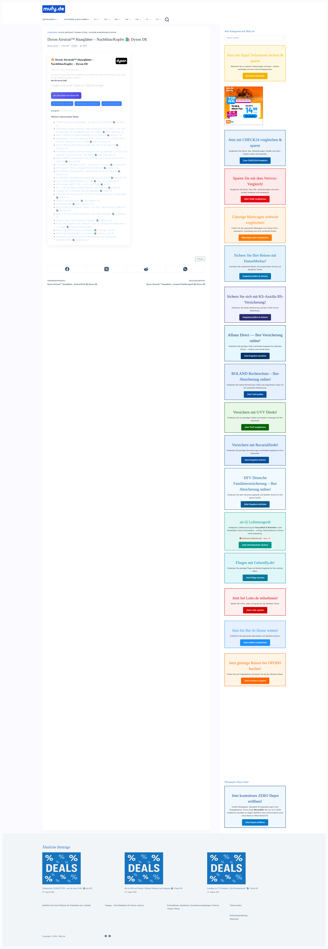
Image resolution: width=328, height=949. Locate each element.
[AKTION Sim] (243, 105)
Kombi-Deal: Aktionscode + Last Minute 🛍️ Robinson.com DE (85, 233)
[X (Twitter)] (106, 269)
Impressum (234, 919)
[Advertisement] (114, 8)
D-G (106, 19)
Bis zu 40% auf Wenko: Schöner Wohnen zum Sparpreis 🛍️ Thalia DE (88, 187)
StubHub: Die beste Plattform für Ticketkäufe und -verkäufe (66, 905)
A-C (95, 19)
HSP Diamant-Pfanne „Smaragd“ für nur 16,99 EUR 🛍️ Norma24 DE (87, 168)
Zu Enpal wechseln (255, 76)
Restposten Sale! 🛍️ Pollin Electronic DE (75, 204)
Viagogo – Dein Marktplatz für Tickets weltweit (124, 905)
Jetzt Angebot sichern (255, 460)
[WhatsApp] (185, 269)
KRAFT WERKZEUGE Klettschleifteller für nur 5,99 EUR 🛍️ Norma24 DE (89, 135)
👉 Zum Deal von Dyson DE (66, 95)
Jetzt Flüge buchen (255, 578)
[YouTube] (110, 936)
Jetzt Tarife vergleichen (255, 199)
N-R (137, 19)
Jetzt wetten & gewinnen (255, 642)
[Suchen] (167, 20)
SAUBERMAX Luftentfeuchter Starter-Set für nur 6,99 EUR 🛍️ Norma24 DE (91, 177)
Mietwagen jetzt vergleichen (255, 238)
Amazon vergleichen (111, 104)
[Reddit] (146, 269)
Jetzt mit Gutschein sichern (255, 545)
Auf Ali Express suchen (62, 104)
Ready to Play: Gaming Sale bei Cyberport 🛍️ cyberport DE (84, 220)
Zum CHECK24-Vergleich (255, 160)
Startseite (52, 32)
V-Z (157, 19)
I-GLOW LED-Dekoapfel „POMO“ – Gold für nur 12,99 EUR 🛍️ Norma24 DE (90, 164)
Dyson (74, 46)
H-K (116, 19)
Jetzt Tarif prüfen (255, 394)
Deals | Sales (52, 46)
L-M (126, 19)
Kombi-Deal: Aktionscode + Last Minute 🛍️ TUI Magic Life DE (85, 230)
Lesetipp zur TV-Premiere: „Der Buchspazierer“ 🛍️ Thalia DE (84, 190)
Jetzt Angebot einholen (255, 504)
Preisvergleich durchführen (87, 104)
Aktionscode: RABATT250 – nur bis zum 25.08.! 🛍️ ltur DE (83, 184)
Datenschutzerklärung (238, 915)
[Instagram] (106, 936)
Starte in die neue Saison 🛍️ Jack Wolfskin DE (78, 200)
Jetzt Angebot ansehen (255, 356)
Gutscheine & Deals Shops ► (76, 19)
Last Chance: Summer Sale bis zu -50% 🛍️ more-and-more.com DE (87, 181)
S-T (147, 19)
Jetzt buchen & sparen (255, 681)
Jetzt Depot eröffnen (255, 822)
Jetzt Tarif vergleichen (255, 427)
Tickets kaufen (236, 905)
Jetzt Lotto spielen (255, 610)
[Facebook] (67, 269)
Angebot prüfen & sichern (255, 276)
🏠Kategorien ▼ (49, 19)
